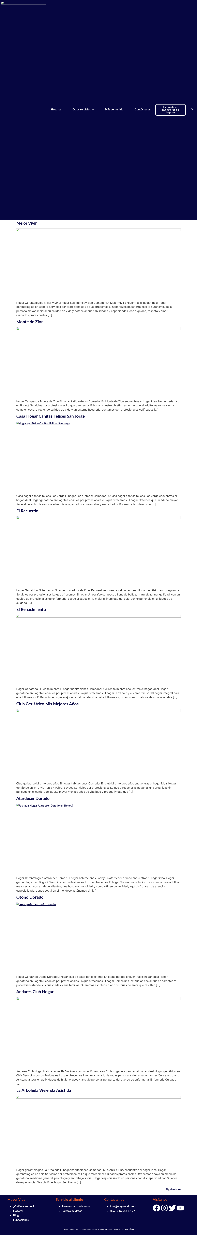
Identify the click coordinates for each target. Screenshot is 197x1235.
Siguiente (173, 1189)
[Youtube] (180, 1208)
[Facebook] (156, 1208)
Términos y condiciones (76, 1206)
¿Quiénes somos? (23, 1206)
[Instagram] (164, 1208)
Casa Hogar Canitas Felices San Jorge (50, 416)
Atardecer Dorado (33, 799)
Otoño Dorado (30, 897)
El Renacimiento (31, 610)
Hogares (18, 1211)
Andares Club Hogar (35, 992)
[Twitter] (172, 1208)
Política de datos (72, 1211)
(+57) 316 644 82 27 (122, 1211)
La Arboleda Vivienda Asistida (43, 1090)
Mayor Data (129, 1229)
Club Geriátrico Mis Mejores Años (47, 704)
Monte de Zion (30, 322)
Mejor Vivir (26, 223)
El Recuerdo (27, 511)
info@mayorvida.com (123, 1206)
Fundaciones (21, 1220)
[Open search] (192, 110)
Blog (16, 1215)
